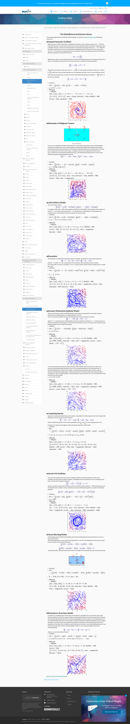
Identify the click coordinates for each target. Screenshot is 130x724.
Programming (27, 247)
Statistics (27, 365)
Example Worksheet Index (31, 372)
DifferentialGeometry (30, 220)
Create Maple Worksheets (30, 40)
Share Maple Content (29, 48)
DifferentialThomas (31, 88)
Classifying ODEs (30, 129)
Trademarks (67, 721)
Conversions (28, 217)
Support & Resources (71, 701)
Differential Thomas (30, 135)
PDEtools (28, 126)
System (26, 387)
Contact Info (47, 692)
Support (50, 27)
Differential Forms (30, 142)
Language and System (30, 264)
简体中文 (48, 719)
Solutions (69, 698)
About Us (24, 692)
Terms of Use (48, 721)
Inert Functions (28, 235)
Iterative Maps (28, 183)
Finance (27, 174)
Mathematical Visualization (31, 353)
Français (34, 719)
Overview (27, 369)
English (29, 719)
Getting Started (27, 34)
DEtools (28, 120)
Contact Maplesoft (94, 8)
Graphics (26, 251)
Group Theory (28, 232)
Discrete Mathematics (30, 163)
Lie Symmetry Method (31, 123)
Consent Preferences (60, 721)
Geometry (27, 180)
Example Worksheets (31, 69)
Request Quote (104, 8)
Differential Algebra (30, 132)
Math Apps (26, 375)
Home (45, 27)
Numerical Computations (31, 195)
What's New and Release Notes (31, 37)
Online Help (56, 27)
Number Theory (29, 192)
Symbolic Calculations (30, 347)
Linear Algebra (28, 186)
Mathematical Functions (30, 189)
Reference (26, 384)
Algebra (27, 57)
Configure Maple (28, 393)
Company (69, 704)
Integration (27, 292)
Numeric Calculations (30, 350)
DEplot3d (29, 85)
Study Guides (27, 381)
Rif (26, 138)
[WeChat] (59, 709)
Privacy (53, 721)
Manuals (26, 390)
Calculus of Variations (30, 214)
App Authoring (28, 274)
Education (26, 378)
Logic (26, 223)
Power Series (28, 226)
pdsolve (28, 117)
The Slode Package (30, 339)
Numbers (27, 238)
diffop (28, 91)
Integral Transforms (30, 295)
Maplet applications (29, 277)
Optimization (28, 198)
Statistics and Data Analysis (30, 244)
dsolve (27, 66)
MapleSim (26, 399)
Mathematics (27, 51)
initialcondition (29, 145)
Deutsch (38, 719)
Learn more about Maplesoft (27, 710)
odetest (28, 152)
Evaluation (27, 166)
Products (69, 695)
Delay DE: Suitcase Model (33, 111)
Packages (27, 201)
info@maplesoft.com (51, 702)
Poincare (29, 102)
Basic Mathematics (29, 211)
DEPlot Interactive (30, 309)
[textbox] (98, 44)
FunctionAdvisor (29, 229)
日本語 (43, 719)
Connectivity (27, 257)
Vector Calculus (28, 207)
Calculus (27, 60)
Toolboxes (26, 396)
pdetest (28, 155)
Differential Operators (31, 316)
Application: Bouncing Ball (33, 108)
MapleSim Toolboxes (29, 402)
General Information (30, 54)
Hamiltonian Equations (31, 323)
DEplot (28, 77)
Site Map (73, 721)
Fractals (27, 177)
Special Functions (29, 204)
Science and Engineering (29, 254)
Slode (28, 105)
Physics (26, 241)
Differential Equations (30, 63)
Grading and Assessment (31, 359)
